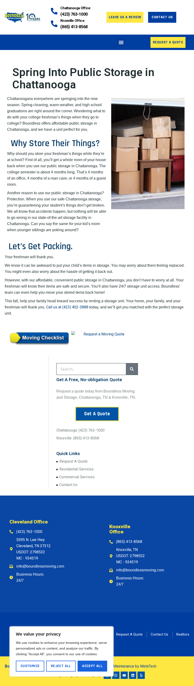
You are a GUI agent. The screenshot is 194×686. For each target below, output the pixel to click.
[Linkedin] (132, 675)
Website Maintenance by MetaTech (127, 666)
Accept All (92, 665)
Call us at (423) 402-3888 (67, 307)
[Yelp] (141, 675)
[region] (61, 651)
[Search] (132, 369)
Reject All (61, 665)
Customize (30, 665)
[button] (121, 42)
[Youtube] (124, 675)
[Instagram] (115, 675)
